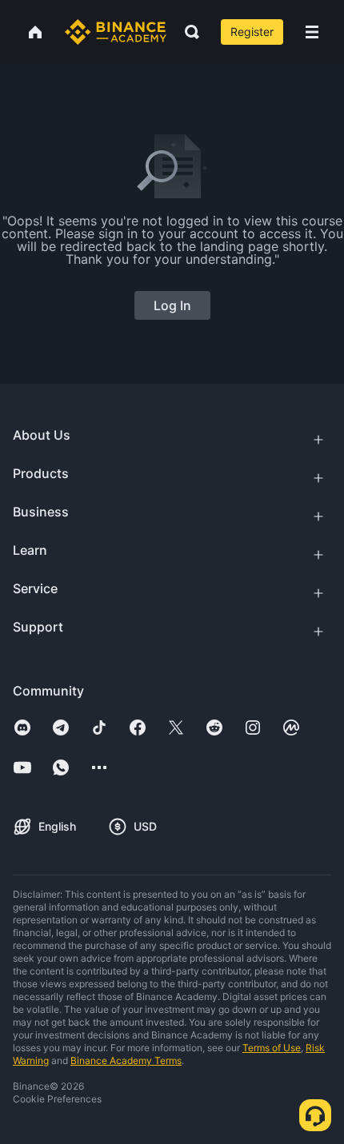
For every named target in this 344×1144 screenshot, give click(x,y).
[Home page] (115, 32)
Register (252, 31)
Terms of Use (271, 1048)
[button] (312, 32)
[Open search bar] (187, 32)
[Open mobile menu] (312, 32)
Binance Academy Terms (126, 1060)
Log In (172, 305)
